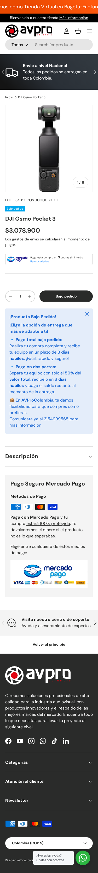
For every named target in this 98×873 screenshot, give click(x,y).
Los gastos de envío (22, 239)
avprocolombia (28, 860)
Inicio (9, 97)
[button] (78, 31)
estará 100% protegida (48, 523)
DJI (7, 200)
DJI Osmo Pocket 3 (31, 97)
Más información (73, 17)
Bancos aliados (39, 261)
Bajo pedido (66, 296)
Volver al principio (49, 644)
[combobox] (49, 44)
